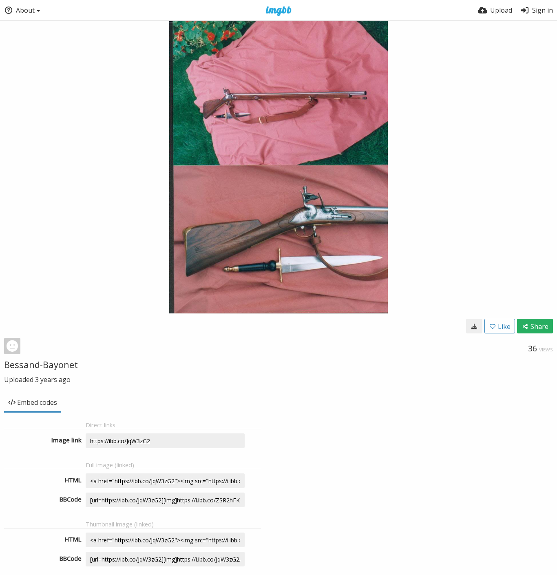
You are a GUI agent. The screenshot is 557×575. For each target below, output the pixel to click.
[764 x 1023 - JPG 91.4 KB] (474, 326)
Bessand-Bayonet (41, 364)
